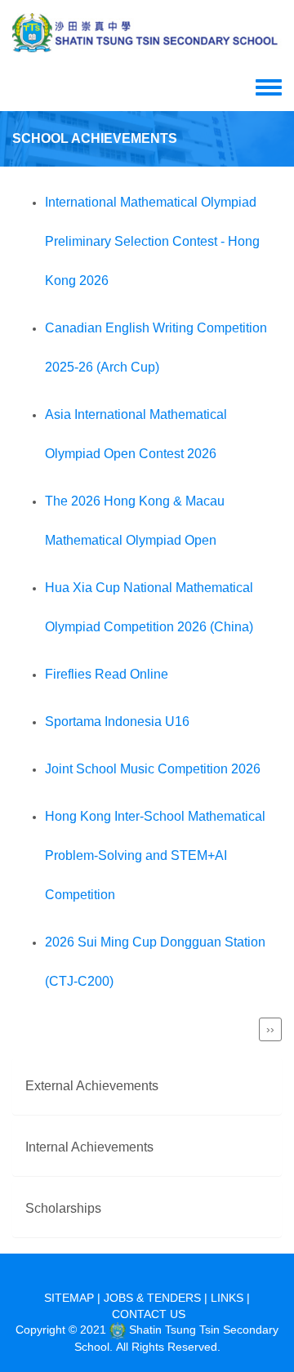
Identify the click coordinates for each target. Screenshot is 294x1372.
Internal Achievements (89, 1147)
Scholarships (63, 1208)
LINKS (227, 1297)
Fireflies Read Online (106, 674)
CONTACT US (148, 1314)
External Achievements (91, 1086)
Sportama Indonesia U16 (117, 721)
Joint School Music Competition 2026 (153, 769)
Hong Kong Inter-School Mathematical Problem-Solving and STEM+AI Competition (155, 855)
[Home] (147, 32)
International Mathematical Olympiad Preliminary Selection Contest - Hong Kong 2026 (152, 241)
